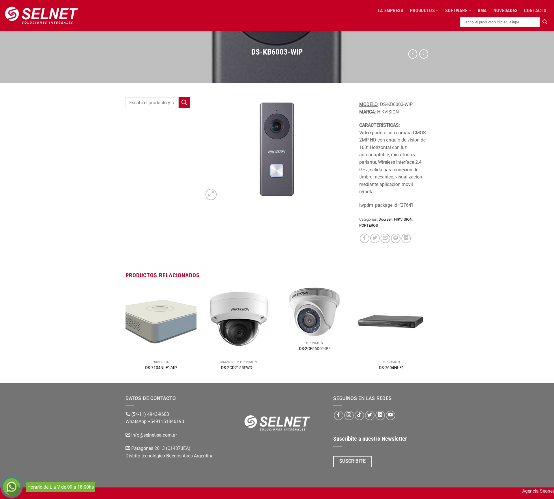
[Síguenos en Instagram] (349, 415)
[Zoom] (211, 194)
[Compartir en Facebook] (364, 238)
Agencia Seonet (538, 491)
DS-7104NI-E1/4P (161, 367)
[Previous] (125, 334)
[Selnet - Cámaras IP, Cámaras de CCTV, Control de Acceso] (41, 15)
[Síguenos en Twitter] (370, 415)
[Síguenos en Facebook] (338, 415)
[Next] (426, 334)
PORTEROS (368, 225)
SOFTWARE (456, 10)
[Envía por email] (385, 238)
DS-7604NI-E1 (391, 367)
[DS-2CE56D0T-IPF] (314, 312)
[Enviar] (545, 22)
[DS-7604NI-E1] (391, 321)
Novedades (505, 10)
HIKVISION (403, 219)
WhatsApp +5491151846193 (155, 421)
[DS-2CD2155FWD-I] (238, 321)
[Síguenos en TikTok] (359, 415)
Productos (422, 10)
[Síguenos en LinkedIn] (380, 415)
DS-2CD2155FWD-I (237, 367)
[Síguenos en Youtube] (390, 415)
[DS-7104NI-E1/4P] (161, 321)
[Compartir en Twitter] (375, 238)
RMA (482, 10)
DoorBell (385, 219)
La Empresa (391, 10)
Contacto (535, 10)
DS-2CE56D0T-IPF (315, 348)
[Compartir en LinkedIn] (406, 238)
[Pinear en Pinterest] (395, 238)
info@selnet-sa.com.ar (154, 435)
